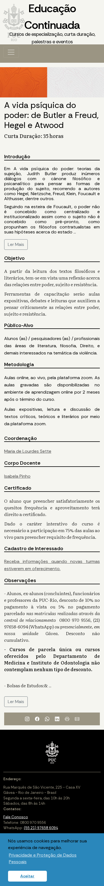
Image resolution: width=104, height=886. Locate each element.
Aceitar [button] (27, 876)
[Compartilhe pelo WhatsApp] (47, 719)
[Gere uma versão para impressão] (67, 719)
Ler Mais (16, 244)
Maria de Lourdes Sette (27, 451)
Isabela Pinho (17, 476)
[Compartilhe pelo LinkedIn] (57, 719)
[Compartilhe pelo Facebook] (37, 719)
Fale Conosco (15, 817)
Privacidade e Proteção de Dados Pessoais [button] (43, 858)
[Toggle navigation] (11, 52)
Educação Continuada (52, 23)
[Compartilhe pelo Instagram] (27, 719)
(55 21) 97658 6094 (41, 827)
